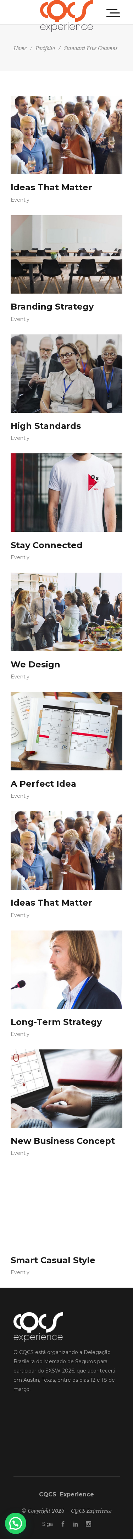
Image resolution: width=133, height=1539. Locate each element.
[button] (15, 1523)
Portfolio (45, 48)
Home (20, 48)
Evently (20, 200)
